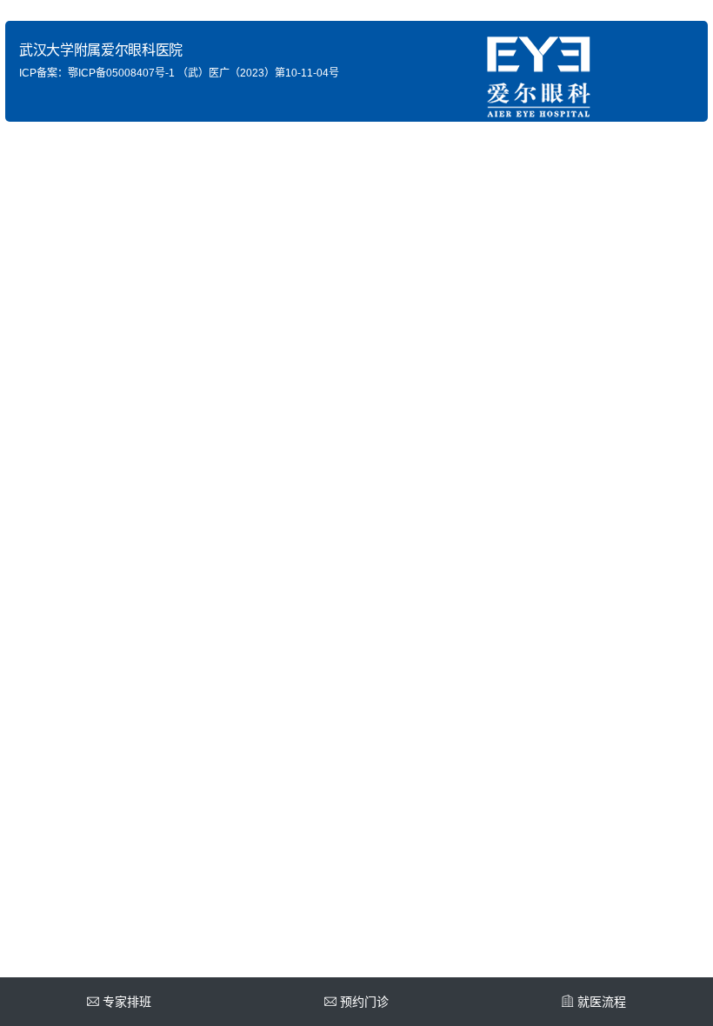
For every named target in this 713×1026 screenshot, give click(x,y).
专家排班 (127, 1002)
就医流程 (601, 1002)
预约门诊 (364, 1002)
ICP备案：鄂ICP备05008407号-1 (97, 73)
